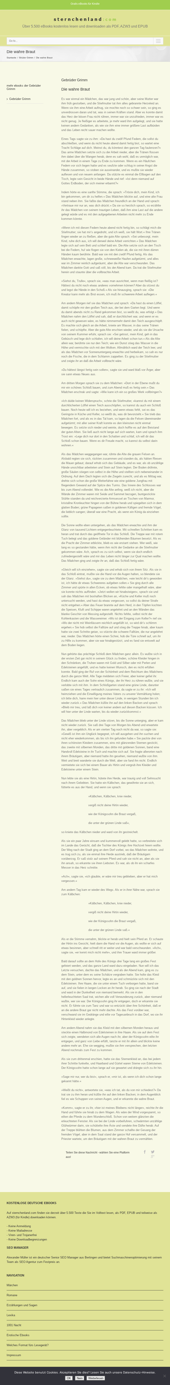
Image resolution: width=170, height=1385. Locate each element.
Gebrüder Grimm (20, 99)
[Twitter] (153, 1152)
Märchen (12, 1285)
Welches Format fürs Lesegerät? (27, 1345)
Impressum (14, 1355)
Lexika (11, 1315)
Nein (80, 1378)
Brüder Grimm (26, 57)
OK (69, 1378)
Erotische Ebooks (18, 1335)
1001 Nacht (14, 1325)
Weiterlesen (95, 1378)
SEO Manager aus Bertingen (78, 1257)
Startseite (11, 57)
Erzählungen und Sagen (22, 1305)
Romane (12, 1295)
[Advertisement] (29, 124)
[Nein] (164, 1376)
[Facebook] (145, 1152)
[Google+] (153, 1156)
